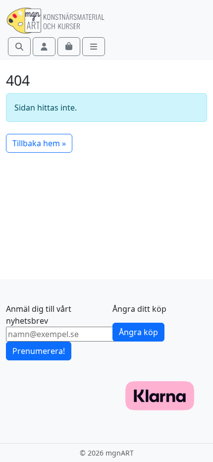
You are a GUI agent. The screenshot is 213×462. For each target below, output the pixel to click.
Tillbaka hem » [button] (39, 143)
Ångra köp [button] (138, 332)
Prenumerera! (38, 351)
